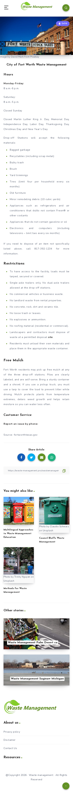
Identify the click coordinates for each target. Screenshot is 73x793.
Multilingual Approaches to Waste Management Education (18, 533)
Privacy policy (12, 731)
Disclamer (10, 740)
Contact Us (10, 748)
